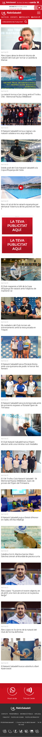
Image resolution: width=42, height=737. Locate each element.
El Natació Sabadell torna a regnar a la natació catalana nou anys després (18, 132)
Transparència (14, 714)
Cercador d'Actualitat (12, 22)
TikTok (21, 731)
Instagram (5, 731)
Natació (4, 52)
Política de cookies (17, 717)
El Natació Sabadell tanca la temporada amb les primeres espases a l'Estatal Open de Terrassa (21, 405)
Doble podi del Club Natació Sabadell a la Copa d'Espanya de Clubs (19, 168)
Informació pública (26, 714)
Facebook (15, 731)
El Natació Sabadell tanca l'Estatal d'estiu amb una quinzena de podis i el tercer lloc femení (20, 366)
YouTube (32, 731)
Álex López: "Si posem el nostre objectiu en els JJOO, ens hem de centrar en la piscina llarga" (20, 593)
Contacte (4, 714)
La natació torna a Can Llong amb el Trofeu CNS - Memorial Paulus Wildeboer (21, 95)
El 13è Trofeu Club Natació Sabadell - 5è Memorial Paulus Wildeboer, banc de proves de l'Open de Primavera (19, 480)
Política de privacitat (32, 717)
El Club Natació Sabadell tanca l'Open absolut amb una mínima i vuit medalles (19, 442)
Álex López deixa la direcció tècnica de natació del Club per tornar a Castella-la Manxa (19, 57)
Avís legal (38, 714)
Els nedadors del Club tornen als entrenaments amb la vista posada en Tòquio (18, 327)
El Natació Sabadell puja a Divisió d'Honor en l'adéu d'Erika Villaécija (19, 518)
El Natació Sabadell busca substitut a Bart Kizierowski (20, 667)
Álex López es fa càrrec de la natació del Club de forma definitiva (19, 630)
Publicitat (6, 717)
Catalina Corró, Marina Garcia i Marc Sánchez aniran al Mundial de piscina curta (20, 555)
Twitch (26, 731)
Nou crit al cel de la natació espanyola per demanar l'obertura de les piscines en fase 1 (20, 206)
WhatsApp (37, 731)
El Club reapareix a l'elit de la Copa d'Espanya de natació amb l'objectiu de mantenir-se (18, 288)
